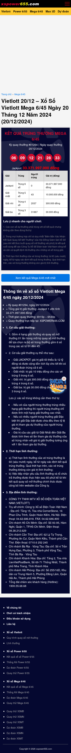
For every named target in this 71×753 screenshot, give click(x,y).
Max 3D (50, 11)
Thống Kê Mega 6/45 (18, 692)
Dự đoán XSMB (15, 727)
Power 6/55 (20, 11)
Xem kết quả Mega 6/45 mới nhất (35, 278)
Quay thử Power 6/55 (18, 673)
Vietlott (6, 11)
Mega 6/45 (36, 11)
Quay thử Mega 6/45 (18, 703)
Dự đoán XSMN (15, 733)
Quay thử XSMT (15, 722)
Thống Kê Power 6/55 (18, 662)
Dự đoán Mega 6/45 (17, 697)
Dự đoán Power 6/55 (18, 667)
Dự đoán (63, 11)
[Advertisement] (35, 53)
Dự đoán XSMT (15, 738)
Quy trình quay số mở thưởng (22, 637)
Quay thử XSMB (15, 711)
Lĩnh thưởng (13, 643)
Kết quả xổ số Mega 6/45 (20, 686)
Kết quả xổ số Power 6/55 (20, 656)
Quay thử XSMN (15, 716)
